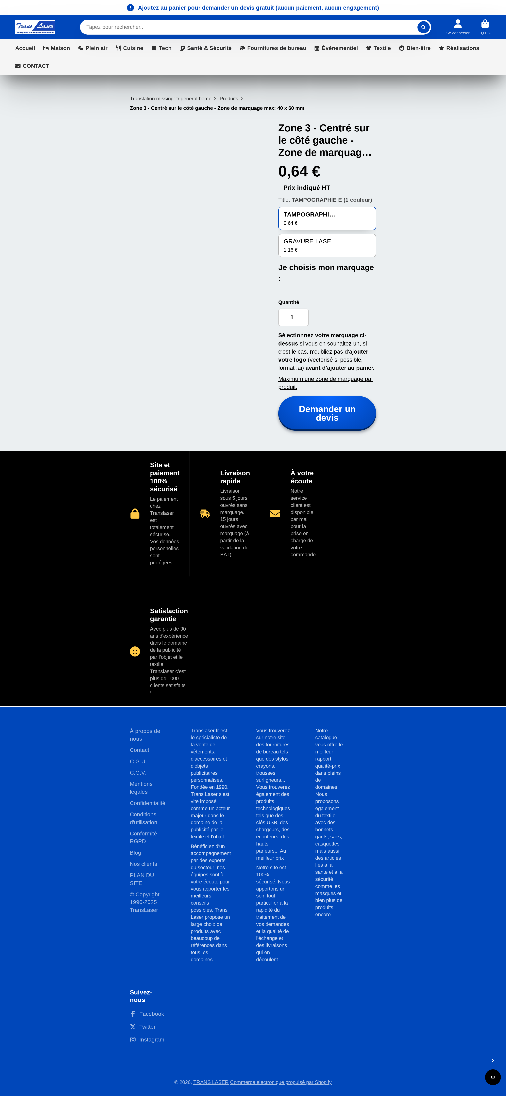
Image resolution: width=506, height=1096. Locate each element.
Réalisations (462, 48)
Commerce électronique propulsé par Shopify (281, 1082)
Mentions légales (141, 788)
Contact (139, 750)
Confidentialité (147, 803)
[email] (493, 1077)
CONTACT (36, 66)
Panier (485, 27)
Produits (229, 98)
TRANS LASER (211, 1082)
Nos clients (143, 864)
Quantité (288, 302)
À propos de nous (145, 735)
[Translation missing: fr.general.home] (35, 27)
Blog (135, 853)
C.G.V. (138, 773)
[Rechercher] (423, 27)
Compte (458, 27)
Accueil (25, 48)
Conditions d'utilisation (143, 818)
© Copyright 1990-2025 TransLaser (145, 902)
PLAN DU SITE (142, 879)
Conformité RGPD (143, 837)
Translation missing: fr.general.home (170, 98)
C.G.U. (138, 761)
